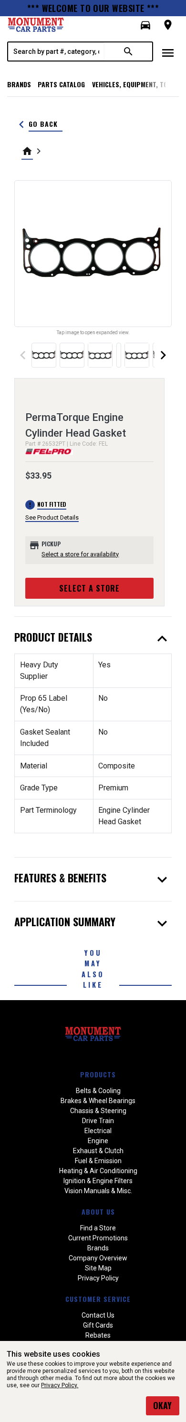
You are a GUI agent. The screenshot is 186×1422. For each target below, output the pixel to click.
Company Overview (98, 1258)
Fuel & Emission (98, 1161)
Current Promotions (98, 1238)
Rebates (98, 1335)
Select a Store (89, 588)
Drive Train (98, 1121)
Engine (98, 1141)
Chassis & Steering (98, 1111)
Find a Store (98, 1228)
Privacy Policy (98, 1278)
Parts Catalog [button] (61, 84)
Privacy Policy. (59, 1385)
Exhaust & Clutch (98, 1151)
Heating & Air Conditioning (98, 1171)
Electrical (98, 1131)
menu (168, 53)
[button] (145, 25)
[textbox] (56, 51)
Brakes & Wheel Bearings (98, 1101)
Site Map (98, 1268)
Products (98, 1074)
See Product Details (52, 517)
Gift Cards (98, 1325)
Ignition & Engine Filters (98, 1181)
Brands (19, 84)
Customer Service (98, 1299)
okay (162, 1405)
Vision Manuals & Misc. (98, 1191)
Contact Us (98, 1315)
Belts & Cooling (98, 1091)
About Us (98, 1212)
